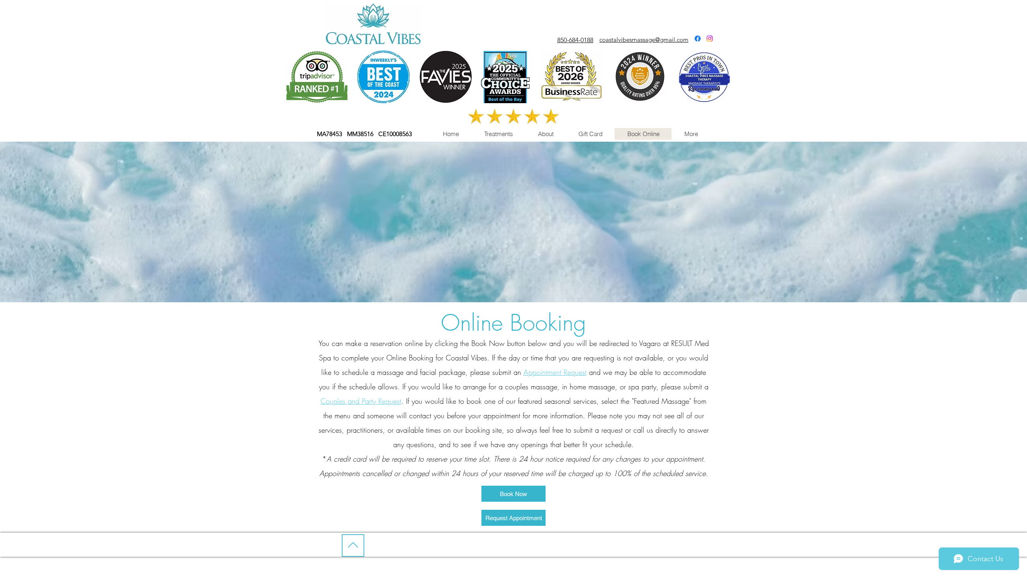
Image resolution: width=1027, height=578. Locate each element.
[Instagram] (710, 39)
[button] (498, 134)
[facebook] (698, 39)
